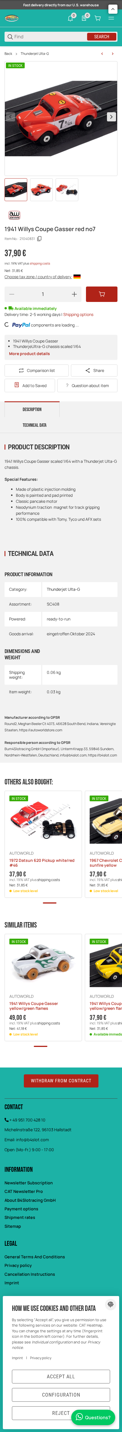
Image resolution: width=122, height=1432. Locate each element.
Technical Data (35, 425)
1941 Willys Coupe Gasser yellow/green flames (33, 1006)
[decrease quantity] (11, 294)
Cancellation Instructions (30, 1274)
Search (101, 36)
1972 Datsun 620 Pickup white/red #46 (42, 863)
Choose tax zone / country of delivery (38, 276)
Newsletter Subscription (29, 1182)
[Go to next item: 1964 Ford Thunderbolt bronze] (112, 54)
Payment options (21, 1208)
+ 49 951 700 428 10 (27, 1120)
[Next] (111, 116)
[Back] (10, 116)
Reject (61, 1413)
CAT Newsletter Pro (24, 1191)
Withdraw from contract (61, 1080)
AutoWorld (21, 853)
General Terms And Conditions (35, 1256)
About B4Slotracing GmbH (30, 1200)
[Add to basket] (101, 294)
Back (8, 53)
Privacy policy (18, 1265)
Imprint (12, 1282)
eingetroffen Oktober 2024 (71, 633)
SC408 (53, 604)
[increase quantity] (74, 294)
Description (32, 409)
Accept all (61, 1376)
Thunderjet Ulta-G (35, 53)
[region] (61, 53)
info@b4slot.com (32, 1139)
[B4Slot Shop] (12, 18)
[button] (43, 821)
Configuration (61, 1395)
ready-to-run (58, 619)
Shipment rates (20, 1217)
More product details (29, 353)
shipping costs (40, 263)
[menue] (111, 18)
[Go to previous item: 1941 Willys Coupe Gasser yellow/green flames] (102, 54)
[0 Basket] (97, 18)
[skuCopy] (39, 238)
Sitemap (13, 1226)
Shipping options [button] (78, 314)
